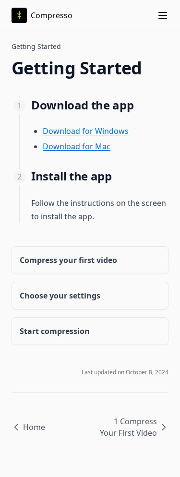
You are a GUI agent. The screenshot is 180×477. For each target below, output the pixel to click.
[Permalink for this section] (141, 105)
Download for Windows (86, 131)
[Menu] (162, 15)
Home (34, 427)
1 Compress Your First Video (128, 427)
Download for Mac (76, 146)
